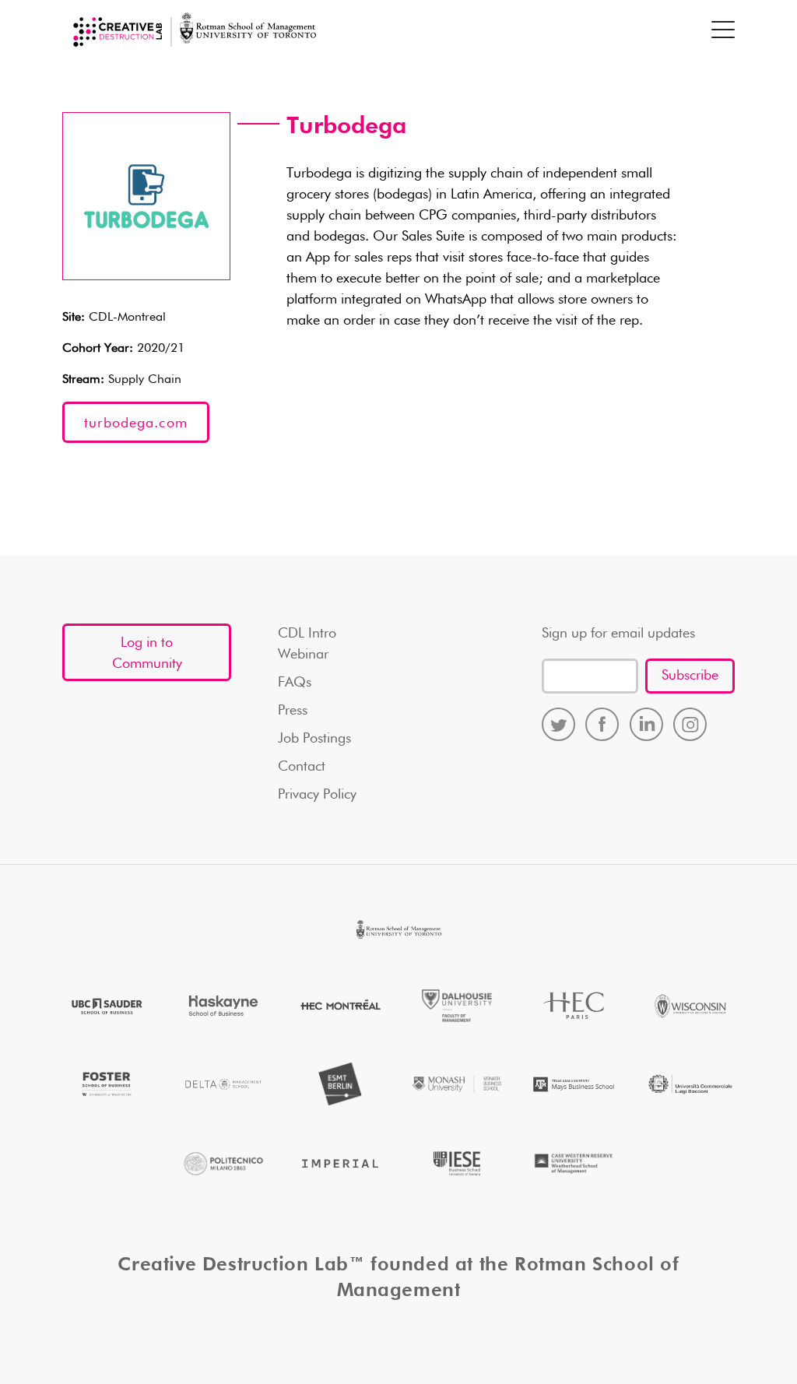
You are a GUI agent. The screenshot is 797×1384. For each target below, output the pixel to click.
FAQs (294, 683)
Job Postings (314, 739)
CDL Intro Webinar (307, 644)
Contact (301, 767)
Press (292, 711)
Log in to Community (147, 653)
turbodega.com (136, 423)
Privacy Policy (317, 795)
